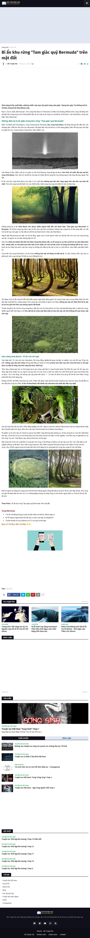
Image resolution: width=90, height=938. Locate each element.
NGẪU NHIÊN (23, 738)
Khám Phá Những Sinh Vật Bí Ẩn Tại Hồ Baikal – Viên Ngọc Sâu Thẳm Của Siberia (74, 629)
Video (5, 900)
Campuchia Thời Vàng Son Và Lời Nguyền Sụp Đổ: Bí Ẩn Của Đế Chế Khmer (15, 629)
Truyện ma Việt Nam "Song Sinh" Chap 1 (20, 729)
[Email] (38, 595)
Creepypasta (7, 903)
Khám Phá (6, 887)
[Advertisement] (45, 24)
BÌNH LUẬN (66, 738)
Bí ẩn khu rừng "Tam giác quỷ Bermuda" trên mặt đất (31, 503)
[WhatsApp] (87, 64)
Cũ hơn (84, 692)
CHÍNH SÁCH (53, 935)
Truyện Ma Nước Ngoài (11, 897)
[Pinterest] (33, 595)
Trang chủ (5, 47)
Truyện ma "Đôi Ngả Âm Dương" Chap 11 (18, 854)
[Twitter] (85, 64)
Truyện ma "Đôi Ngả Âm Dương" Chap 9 (17, 868)
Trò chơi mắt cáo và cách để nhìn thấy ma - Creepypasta (37, 767)
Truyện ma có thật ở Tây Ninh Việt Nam (30, 757)
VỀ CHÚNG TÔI (29, 935)
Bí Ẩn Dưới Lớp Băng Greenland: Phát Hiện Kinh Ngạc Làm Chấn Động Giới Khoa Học (44, 629)
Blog (4, 890)
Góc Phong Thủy (8, 893)
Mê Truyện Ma (48, 931)
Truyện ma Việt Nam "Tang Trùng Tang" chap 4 (33, 777)
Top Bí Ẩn (13, 47)
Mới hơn (5, 692)
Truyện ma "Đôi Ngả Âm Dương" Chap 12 (18, 846)
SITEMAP (63, 935)
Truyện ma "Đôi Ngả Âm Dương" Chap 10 (18, 861)
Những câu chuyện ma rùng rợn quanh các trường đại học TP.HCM (41, 746)
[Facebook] (81, 64)
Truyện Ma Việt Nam (10, 880)
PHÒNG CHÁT (41, 935)
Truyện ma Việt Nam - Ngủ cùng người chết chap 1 (35, 788)
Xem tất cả (85, 601)
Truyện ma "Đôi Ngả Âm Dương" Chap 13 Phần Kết (21, 839)
